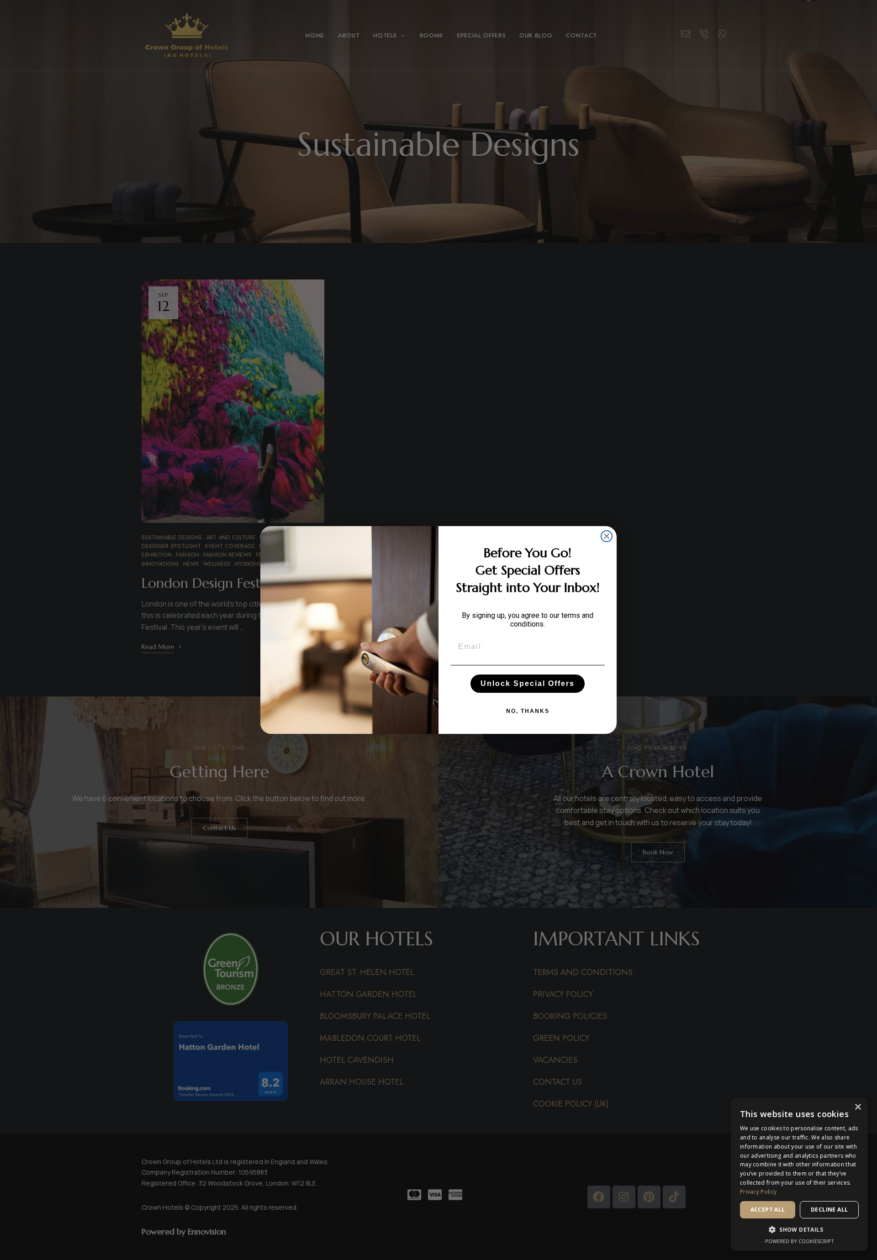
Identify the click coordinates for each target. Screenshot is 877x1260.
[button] (799, 1229)
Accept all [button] (767, 1209)
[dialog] (799, 1174)
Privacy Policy (758, 1192)
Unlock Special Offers (528, 683)
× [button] (857, 1107)
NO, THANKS (527, 711)
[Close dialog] (606, 536)
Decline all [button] (829, 1209)
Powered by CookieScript (799, 1241)
